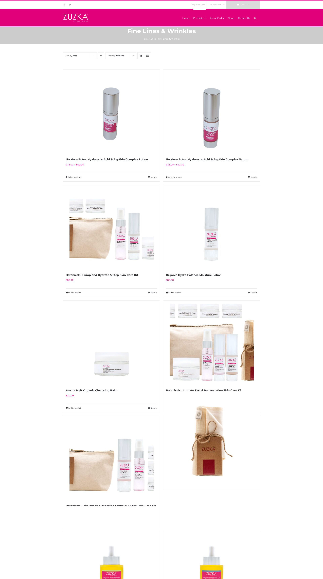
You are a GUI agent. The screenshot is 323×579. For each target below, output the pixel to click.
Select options (74, 177)
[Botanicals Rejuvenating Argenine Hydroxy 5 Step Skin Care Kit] (111, 458)
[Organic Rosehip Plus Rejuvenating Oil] (111, 554)
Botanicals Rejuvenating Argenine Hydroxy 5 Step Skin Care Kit (111, 505)
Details (154, 177)
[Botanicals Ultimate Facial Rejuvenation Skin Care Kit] (211, 343)
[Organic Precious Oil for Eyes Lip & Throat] (211, 554)
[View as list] (147, 55)
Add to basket (74, 292)
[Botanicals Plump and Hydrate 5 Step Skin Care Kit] (111, 227)
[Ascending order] (101, 55)
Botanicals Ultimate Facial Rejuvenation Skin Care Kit (204, 390)
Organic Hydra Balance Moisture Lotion (194, 275)
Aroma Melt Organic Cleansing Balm (92, 390)
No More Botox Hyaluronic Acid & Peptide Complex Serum (207, 159)
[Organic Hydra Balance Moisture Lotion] (211, 227)
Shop (153, 39)
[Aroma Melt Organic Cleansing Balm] (111, 343)
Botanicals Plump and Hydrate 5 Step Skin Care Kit (102, 275)
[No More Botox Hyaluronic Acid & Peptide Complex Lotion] (111, 111)
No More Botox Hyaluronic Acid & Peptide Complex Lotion (107, 159)
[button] (255, 17)
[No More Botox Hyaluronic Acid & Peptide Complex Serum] (211, 111)
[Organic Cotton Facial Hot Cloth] (211, 439)
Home (146, 39)
